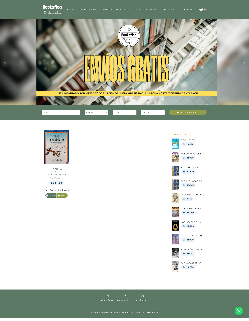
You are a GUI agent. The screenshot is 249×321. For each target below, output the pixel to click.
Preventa (121, 9)
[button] (4, 62)
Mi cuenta (135, 9)
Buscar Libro (188, 112)
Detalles (52, 195)
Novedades (106, 9)
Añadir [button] (63, 195)
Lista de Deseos (169, 9)
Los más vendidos (87, 9)
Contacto (186, 9)
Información (150, 9)
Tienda (70, 9)
